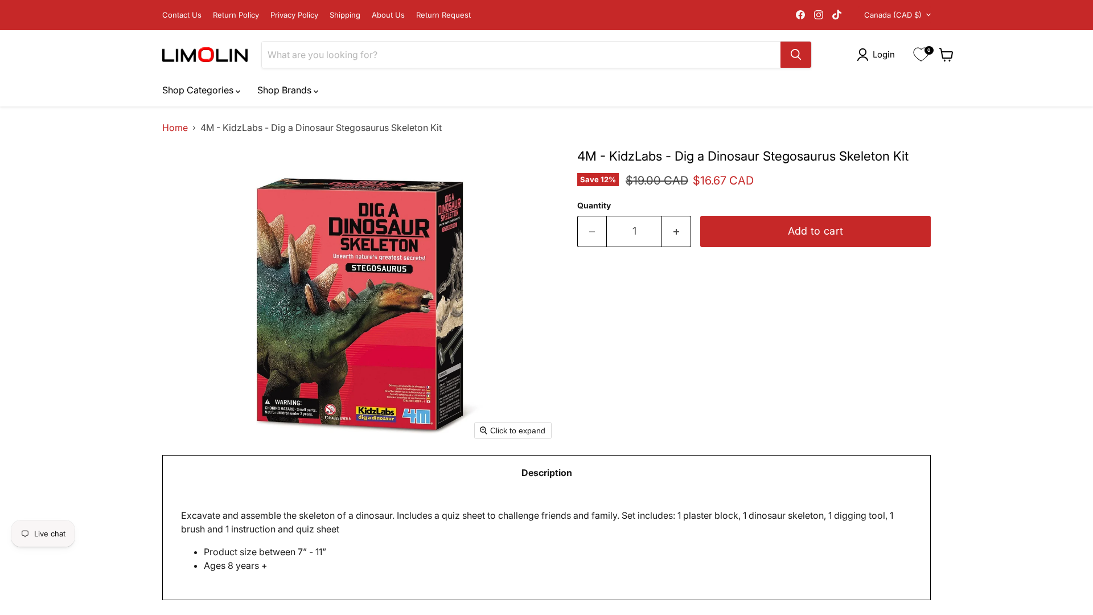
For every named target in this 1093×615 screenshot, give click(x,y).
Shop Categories (199, 90)
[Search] (795, 55)
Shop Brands (285, 90)
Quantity (594, 205)
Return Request (443, 15)
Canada (893, 14)
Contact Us (182, 15)
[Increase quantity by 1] (676, 231)
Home (175, 127)
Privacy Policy (294, 15)
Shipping (345, 15)
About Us (388, 15)
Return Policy (236, 15)
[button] (878, 55)
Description (546, 472)
